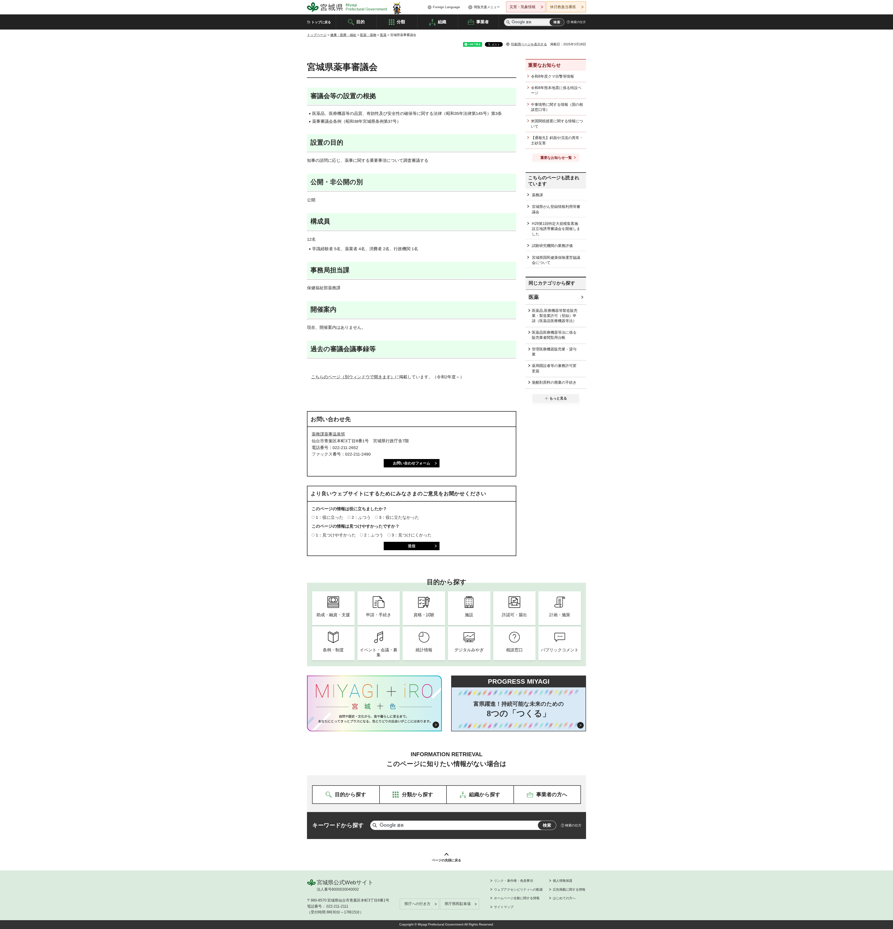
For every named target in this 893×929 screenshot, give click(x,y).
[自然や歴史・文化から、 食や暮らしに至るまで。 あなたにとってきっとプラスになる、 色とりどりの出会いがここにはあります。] (374, 719)
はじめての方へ (564, 898)
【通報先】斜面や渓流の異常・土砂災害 (557, 140)
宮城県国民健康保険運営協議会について (556, 260)
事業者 (482, 21)
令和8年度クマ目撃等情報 (552, 76)
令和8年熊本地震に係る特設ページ (556, 90)
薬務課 (537, 195)
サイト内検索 (508, 22)
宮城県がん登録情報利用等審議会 (556, 209)
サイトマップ (503, 907)
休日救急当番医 (563, 7)
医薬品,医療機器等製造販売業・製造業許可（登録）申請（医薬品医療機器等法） (554, 316)
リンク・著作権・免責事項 (513, 880)
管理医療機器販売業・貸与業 (554, 351)
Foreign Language (446, 7)
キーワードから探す (338, 825)
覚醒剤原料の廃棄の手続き (554, 382)
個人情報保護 (562, 880)
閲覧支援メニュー (487, 7)
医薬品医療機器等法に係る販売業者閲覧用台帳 (554, 335)
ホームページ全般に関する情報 (517, 898)
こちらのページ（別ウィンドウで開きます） (353, 377)
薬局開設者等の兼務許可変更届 (554, 368)
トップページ (317, 35)
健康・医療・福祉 (343, 35)
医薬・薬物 (368, 35)
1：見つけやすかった (336, 535)
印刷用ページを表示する (529, 44)
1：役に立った (329, 517)
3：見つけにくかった (412, 535)
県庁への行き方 (417, 904)
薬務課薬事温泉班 (328, 434)
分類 (401, 21)
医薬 (383, 35)
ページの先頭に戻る (446, 860)
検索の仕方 (578, 22)
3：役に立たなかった (399, 517)
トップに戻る (321, 22)
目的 (360, 21)
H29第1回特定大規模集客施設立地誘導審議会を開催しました (556, 229)
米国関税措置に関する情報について (557, 123)
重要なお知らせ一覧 (556, 158)
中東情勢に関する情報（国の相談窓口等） (557, 107)
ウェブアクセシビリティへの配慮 (518, 889)
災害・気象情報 (523, 7)
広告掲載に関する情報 (569, 889)
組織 (442, 21)
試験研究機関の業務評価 (552, 246)
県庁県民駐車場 (458, 904)
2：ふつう (361, 517)
